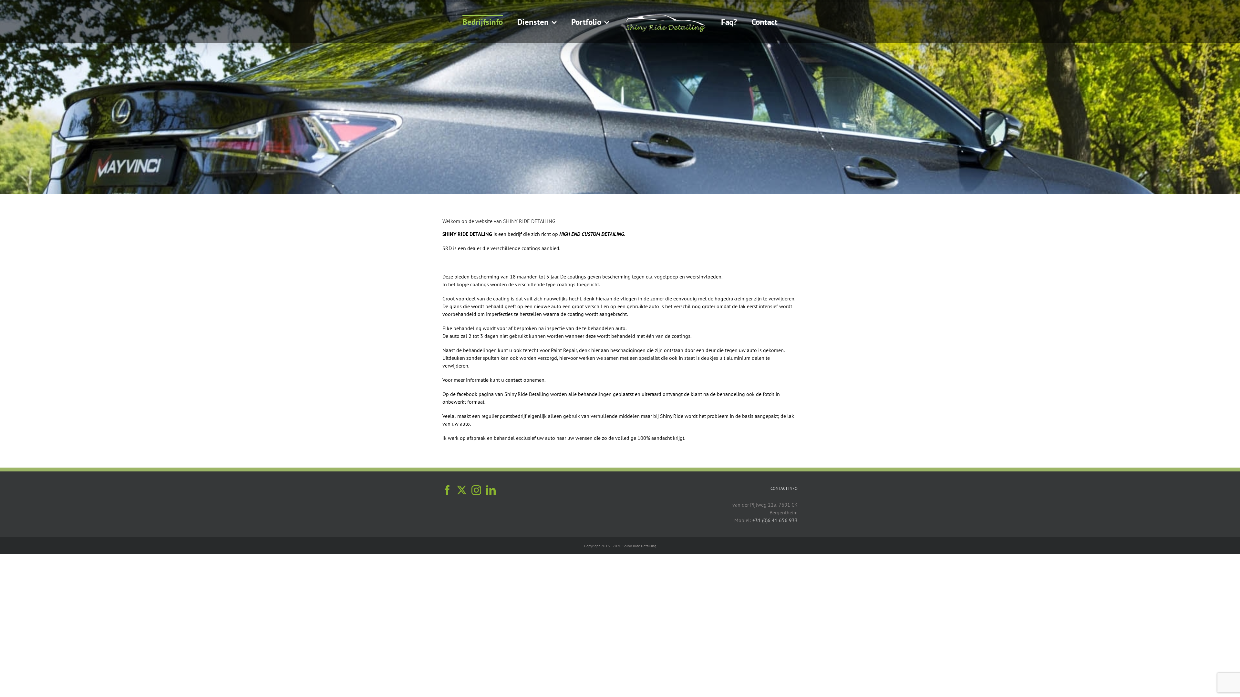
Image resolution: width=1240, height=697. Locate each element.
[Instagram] (476, 490)
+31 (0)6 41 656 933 (775, 520)
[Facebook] (447, 490)
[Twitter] (462, 490)
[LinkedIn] (491, 490)
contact (513, 380)
